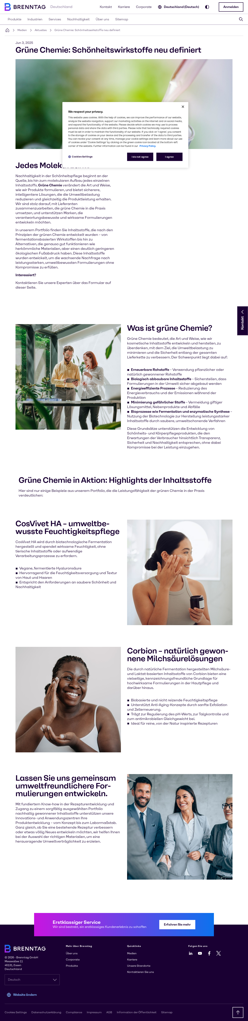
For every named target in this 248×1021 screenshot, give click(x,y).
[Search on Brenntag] (241, 19)
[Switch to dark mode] (207, 7)
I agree (169, 156)
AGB (109, 1012)
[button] (231, 7)
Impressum (94, 1012)
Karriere (124, 7)
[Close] (183, 106)
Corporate (144, 7)
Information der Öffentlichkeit (137, 1012)
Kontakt (106, 7)
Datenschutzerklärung (46, 1012)
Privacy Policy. (148, 145)
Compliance (74, 1012)
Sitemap (166, 1012)
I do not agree (140, 156)
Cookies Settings (82, 156)
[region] (125, 135)
